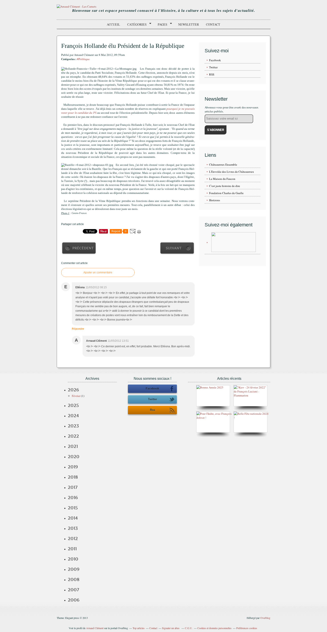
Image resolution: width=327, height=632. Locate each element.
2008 (73, 579)
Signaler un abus (171, 628)
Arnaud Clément (94, 628)
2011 (72, 548)
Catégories (135, 24)
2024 (73, 415)
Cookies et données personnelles (214, 628)
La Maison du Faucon (222, 179)
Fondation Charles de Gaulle (226, 193)
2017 (72, 487)
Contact (213, 24)
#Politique (83, 59)
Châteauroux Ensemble (223, 165)
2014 (73, 518)
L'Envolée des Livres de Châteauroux (231, 172)
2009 (73, 569)
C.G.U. (189, 628)
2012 (73, 538)
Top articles (139, 628)
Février (76, 396)
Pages (161, 24)
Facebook (215, 60)
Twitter (213, 67)
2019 (73, 466)
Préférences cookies (246, 628)
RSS (211, 74)
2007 (73, 589)
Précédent (83, 248)
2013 (73, 528)
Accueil (113, 24)
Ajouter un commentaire (97, 272)
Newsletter (188, 24)
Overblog (265, 618)
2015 (73, 507)
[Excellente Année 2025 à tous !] (209, 387)
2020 (73, 456)
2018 (73, 477)
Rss (152, 410)
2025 (73, 405)
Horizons (214, 200)
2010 (73, 559)
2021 (73, 446)
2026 (73, 389)
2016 (73, 497)
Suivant (174, 248)
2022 (73, 436)
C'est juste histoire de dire (224, 186)
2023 (73, 426)
